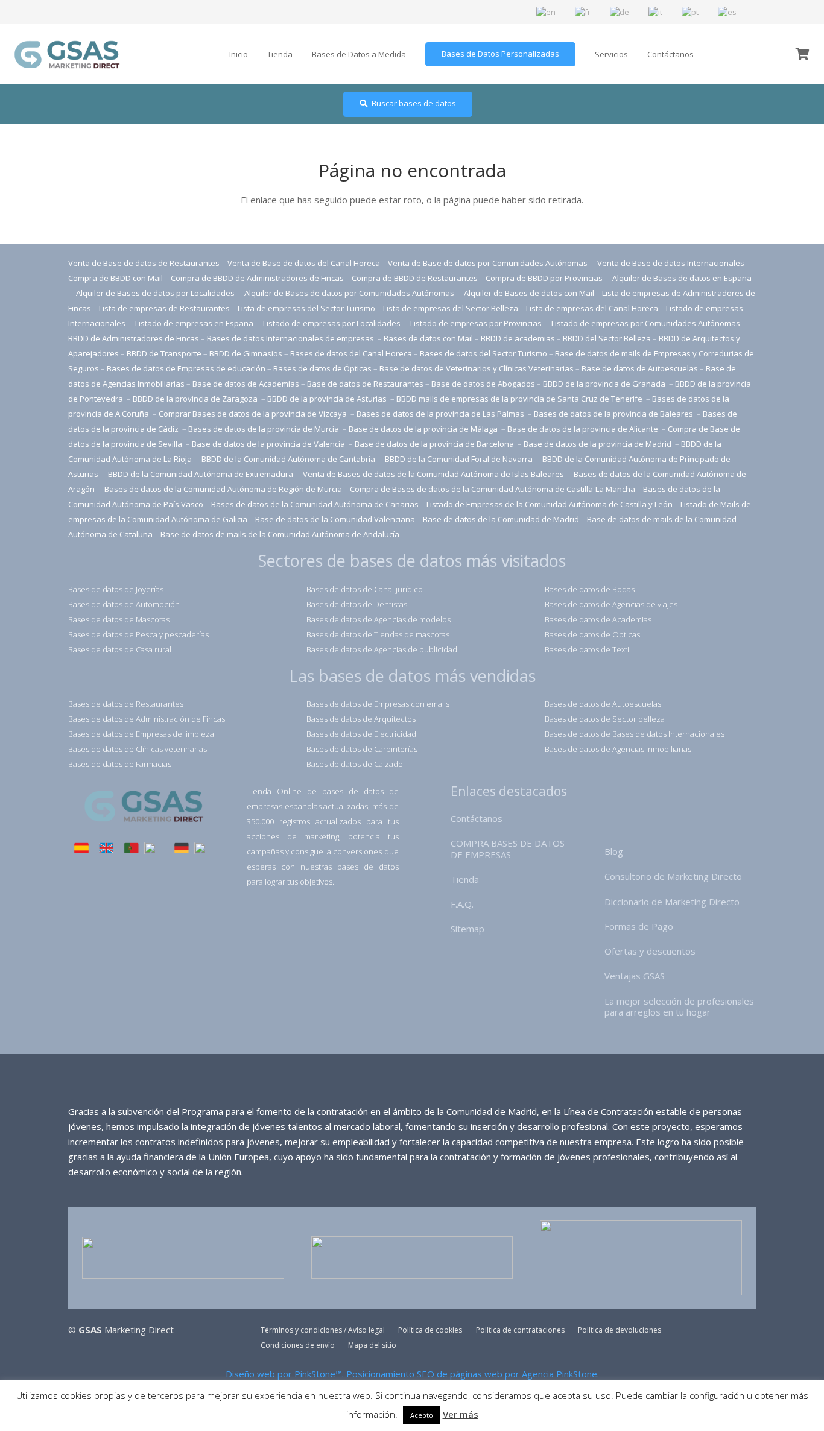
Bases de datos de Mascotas (119, 619)
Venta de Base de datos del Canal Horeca (303, 262)
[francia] (156, 849)
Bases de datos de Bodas (590, 589)
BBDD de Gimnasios (245, 353)
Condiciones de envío (298, 1345)
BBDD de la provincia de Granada (605, 383)
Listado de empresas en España (195, 323)
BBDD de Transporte (164, 353)
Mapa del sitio (372, 1345)
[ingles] (106, 849)
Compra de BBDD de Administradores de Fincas (257, 278)
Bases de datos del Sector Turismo (483, 353)
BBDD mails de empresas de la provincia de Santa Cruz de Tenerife (519, 398)
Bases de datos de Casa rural (119, 649)
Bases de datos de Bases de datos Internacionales (634, 733)
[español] (81, 849)
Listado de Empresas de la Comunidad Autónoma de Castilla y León (549, 504)
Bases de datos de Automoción (124, 604)
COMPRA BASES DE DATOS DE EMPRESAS (508, 849)
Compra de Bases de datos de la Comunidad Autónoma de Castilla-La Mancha (492, 489)
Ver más (460, 1414)
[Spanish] (728, 11)
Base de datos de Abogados (483, 383)
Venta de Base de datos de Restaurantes (144, 262)
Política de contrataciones (520, 1330)
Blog (613, 851)
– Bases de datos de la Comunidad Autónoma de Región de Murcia (220, 489)
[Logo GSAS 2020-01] (67, 54)
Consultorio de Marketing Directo (673, 876)
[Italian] (656, 11)
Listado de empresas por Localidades (332, 323)
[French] (583, 11)
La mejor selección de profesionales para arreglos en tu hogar (679, 1007)
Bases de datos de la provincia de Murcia (264, 428)
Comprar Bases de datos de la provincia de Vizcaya (254, 413)
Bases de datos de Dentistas (356, 604)
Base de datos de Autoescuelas (640, 368)
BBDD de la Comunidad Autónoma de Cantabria (289, 458)
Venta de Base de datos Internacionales (671, 262)
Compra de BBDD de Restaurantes (415, 278)
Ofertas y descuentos (650, 951)
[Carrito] (802, 54)
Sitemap (467, 929)
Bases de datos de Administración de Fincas (146, 718)
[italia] (206, 849)
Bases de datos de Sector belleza (605, 718)
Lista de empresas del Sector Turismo (306, 308)
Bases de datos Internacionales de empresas (291, 338)
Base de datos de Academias (245, 383)
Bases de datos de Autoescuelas (603, 703)
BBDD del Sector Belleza (607, 338)
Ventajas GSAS (634, 976)
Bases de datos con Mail (428, 338)
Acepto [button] (421, 1415)
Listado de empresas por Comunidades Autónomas (646, 323)
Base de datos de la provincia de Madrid (598, 443)
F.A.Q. (462, 904)
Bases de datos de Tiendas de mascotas (377, 634)
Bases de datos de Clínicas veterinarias (137, 749)
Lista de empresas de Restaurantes (164, 308)
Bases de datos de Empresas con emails (377, 703)
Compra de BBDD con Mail (115, 278)
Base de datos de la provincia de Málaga (423, 428)
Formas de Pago (638, 926)
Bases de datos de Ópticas (322, 368)
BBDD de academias (518, 338)
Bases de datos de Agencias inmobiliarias (618, 749)
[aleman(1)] (182, 849)
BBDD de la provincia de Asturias (327, 398)
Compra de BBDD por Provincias (544, 278)
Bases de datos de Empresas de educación (186, 368)
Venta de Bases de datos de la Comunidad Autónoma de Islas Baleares (433, 474)
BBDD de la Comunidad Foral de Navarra (459, 458)
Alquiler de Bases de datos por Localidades (156, 293)
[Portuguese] (691, 11)
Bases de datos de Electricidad (361, 733)
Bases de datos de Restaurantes (125, 703)
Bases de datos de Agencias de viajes (611, 604)
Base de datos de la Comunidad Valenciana (335, 519)
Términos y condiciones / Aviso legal (323, 1330)
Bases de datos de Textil (588, 649)
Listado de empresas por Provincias (477, 323)
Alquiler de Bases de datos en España (682, 278)
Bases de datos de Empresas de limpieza (141, 733)
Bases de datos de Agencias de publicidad (381, 649)
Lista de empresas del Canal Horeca (592, 308)
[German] (620, 11)
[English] (546, 11)
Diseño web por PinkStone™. (285, 1374)
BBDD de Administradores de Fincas (133, 338)
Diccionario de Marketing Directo (672, 902)
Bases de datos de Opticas (592, 634)
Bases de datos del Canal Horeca (351, 353)
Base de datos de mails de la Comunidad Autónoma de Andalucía (279, 534)
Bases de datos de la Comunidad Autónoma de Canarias (315, 504)
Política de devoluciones (619, 1330)
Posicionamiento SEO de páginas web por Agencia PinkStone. (472, 1374)
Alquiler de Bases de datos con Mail (529, 293)
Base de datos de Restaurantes (365, 383)
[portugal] (131, 849)
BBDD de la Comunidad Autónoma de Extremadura (200, 474)
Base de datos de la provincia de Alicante (583, 428)
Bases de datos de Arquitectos (361, 718)
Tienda (465, 879)
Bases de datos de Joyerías (115, 589)
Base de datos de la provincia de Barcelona (434, 443)
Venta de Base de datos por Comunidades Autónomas (488, 262)
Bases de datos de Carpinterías (361, 749)
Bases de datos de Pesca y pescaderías (138, 634)
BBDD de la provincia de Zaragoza (196, 398)
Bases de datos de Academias (598, 619)
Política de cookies (430, 1330)
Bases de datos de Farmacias (119, 764)
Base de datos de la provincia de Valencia (269, 443)
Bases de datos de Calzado (354, 764)
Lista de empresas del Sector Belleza (450, 308)
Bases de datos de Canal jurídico (364, 589)
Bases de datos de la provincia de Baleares (614, 413)
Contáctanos (476, 818)
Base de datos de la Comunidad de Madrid (501, 519)
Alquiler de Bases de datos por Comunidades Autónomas (349, 293)
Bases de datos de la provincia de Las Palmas (440, 413)
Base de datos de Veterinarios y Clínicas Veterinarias (476, 368)
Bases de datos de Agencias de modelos (378, 619)
